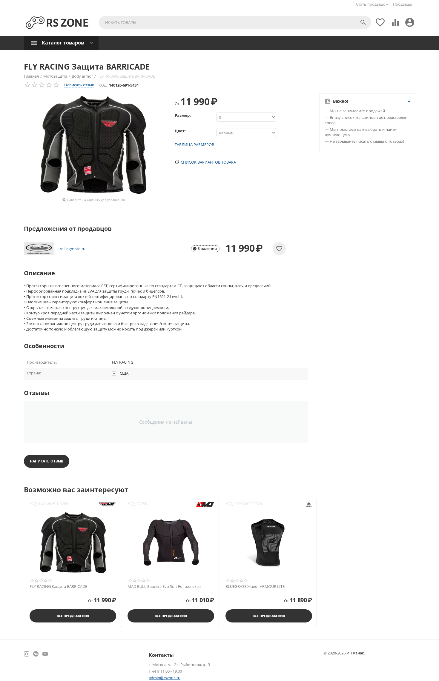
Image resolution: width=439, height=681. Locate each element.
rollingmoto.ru (72, 248)
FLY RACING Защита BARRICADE (58, 586)
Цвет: (180, 130)
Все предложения (73, 616)
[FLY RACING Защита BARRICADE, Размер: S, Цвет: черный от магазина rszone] (93, 144)
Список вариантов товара (208, 162)
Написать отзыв (79, 84)
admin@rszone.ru (164, 677)
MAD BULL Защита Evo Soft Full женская (164, 586)
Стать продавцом (372, 4)
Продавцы (402, 4)
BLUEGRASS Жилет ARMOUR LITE (255, 586)
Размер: (183, 115)
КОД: (103, 85)
